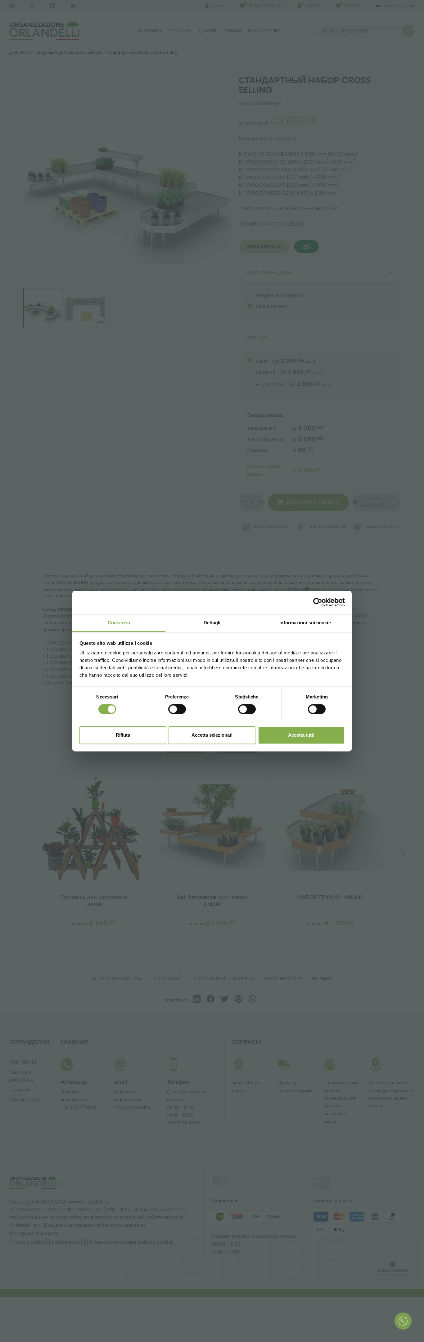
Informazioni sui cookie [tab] (305, 622)
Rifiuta (123, 735)
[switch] (177, 709)
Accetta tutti (301, 735)
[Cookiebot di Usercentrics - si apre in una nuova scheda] (318, 602)
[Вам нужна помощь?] (403, 1321)
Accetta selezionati (212, 735)
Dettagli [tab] (212, 622)
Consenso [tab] (119, 622)
